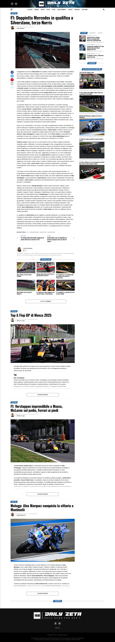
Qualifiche (43, 232)
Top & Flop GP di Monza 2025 (86, 72)
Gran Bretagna (34, 232)
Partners (57, 628)
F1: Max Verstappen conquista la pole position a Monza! (91, 139)
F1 (28, 232)
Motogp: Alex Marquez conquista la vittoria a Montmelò (90, 116)
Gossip (53, 9)
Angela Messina (21, 515)
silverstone (51, 232)
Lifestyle (70, 9)
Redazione (77, 9)
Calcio (48, 9)
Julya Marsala (20, 28)
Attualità (29, 9)
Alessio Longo (21, 320)
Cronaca (36, 9)
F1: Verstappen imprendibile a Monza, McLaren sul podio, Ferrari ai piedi (91, 93)
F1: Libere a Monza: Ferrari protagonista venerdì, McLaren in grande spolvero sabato (91, 163)
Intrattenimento (62, 9)
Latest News (85, 9)
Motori (42, 9)
